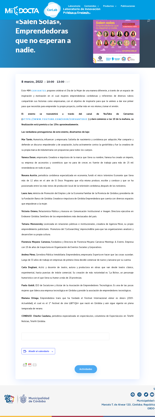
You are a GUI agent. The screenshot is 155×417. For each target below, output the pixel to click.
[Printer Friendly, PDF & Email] (29, 364)
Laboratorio (74, 6)
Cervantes (38, 90)
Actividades (85, 368)
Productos (108, 6)
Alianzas (72, 13)
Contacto (86, 13)
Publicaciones (128, 6)
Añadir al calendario (38, 351)
